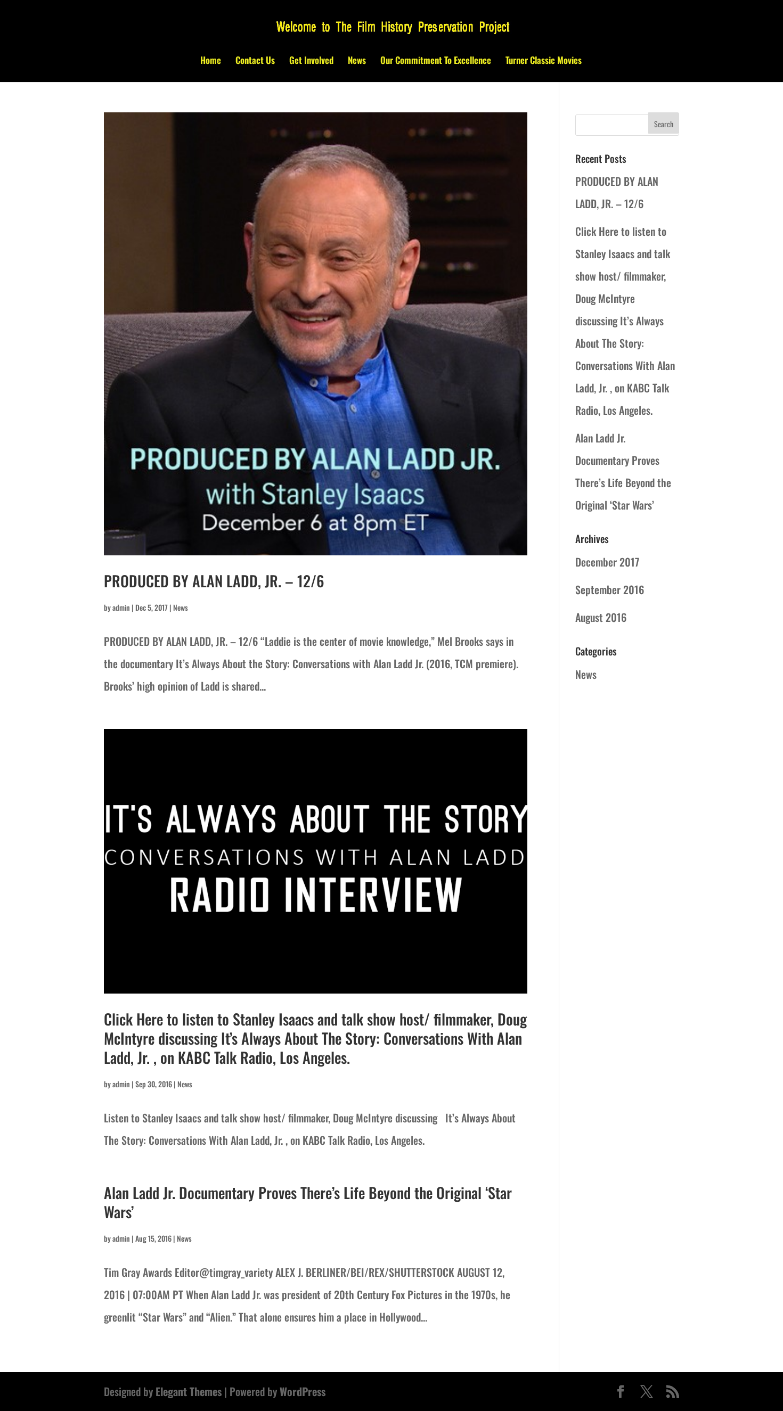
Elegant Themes (189, 1391)
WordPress (302, 1391)
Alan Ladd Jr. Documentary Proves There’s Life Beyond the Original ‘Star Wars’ (308, 1202)
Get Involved (311, 61)
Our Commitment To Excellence (435, 61)
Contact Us (255, 61)
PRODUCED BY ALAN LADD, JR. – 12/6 (214, 581)
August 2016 (600, 617)
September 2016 (609, 589)
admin (121, 607)
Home (210, 61)
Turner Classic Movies (543, 61)
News (357, 61)
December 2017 (607, 562)
